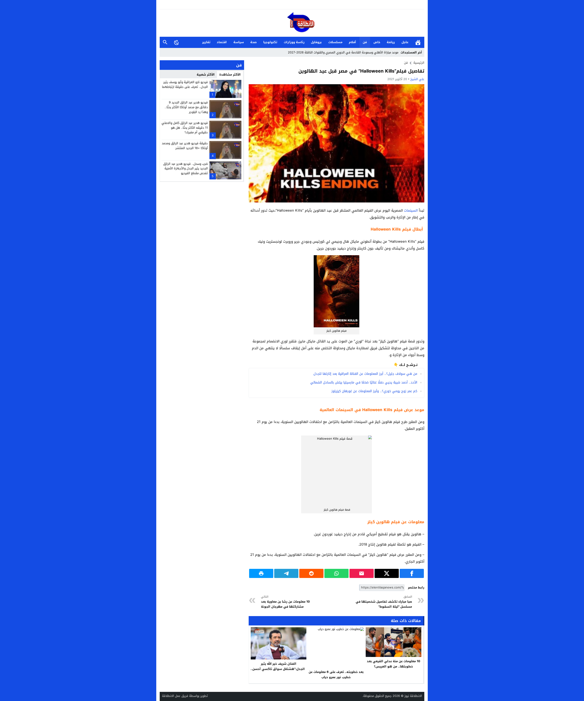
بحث (165, 42)
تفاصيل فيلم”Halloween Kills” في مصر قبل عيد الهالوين (361, 71)
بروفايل (316, 42)
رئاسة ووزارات (294, 42)
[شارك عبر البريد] (362, 573)
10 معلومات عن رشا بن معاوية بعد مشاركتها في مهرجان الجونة (285, 601)
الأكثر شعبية (206, 74)
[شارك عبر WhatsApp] (336, 573)
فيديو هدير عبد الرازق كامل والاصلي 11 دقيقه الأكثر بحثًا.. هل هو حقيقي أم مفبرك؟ (185, 127)
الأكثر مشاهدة (230, 74)
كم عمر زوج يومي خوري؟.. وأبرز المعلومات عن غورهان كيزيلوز (374, 391)
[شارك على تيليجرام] (286, 573)
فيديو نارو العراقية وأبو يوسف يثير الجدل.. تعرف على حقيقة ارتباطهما (185, 84)
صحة (253, 42)
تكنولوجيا (270, 42)
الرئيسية (418, 42)
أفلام (352, 42)
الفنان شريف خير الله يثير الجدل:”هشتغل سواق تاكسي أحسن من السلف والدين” (278, 669)
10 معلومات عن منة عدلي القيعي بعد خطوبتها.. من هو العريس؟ (393, 663)
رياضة (391, 42)
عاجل (405, 42)
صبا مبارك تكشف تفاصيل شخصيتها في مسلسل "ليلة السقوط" (384, 601)
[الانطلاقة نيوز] (292, 23)
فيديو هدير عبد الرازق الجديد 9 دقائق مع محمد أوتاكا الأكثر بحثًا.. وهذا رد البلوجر (186, 107)
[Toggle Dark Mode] (176, 42)
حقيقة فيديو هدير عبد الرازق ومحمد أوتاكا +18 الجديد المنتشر (185, 145)
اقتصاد (222, 42)
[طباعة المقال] (261, 573)
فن (365, 42)
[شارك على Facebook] (412, 573)
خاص (376, 42)
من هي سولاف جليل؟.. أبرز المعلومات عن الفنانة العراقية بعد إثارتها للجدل (365, 374)
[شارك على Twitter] (387, 573)
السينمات (411, 210)
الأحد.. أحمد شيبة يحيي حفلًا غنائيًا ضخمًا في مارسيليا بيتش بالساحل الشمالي (363, 382)
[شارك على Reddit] (311, 573)
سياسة (238, 42)
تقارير (206, 42)
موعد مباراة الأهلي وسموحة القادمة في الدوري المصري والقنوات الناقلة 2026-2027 (343, 52)
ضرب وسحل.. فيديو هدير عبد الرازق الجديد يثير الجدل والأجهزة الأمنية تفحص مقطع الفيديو (185, 168)
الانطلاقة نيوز (413, 696)
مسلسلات (335, 42)
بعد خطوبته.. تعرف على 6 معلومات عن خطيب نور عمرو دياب (336, 674)
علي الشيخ (417, 79)
